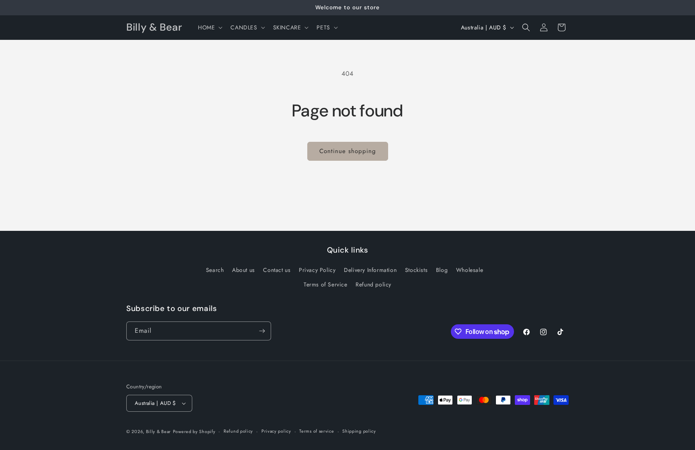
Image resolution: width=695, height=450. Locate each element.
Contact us (276, 270)
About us (243, 270)
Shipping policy (359, 431)
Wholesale (469, 270)
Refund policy (373, 284)
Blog (442, 270)
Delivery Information (370, 270)
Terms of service (316, 431)
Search (215, 270)
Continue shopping (347, 151)
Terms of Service (326, 284)
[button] (209, 27)
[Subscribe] (262, 330)
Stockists (416, 270)
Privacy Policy (317, 270)
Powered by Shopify (194, 431)
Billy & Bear (158, 431)
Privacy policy (276, 431)
